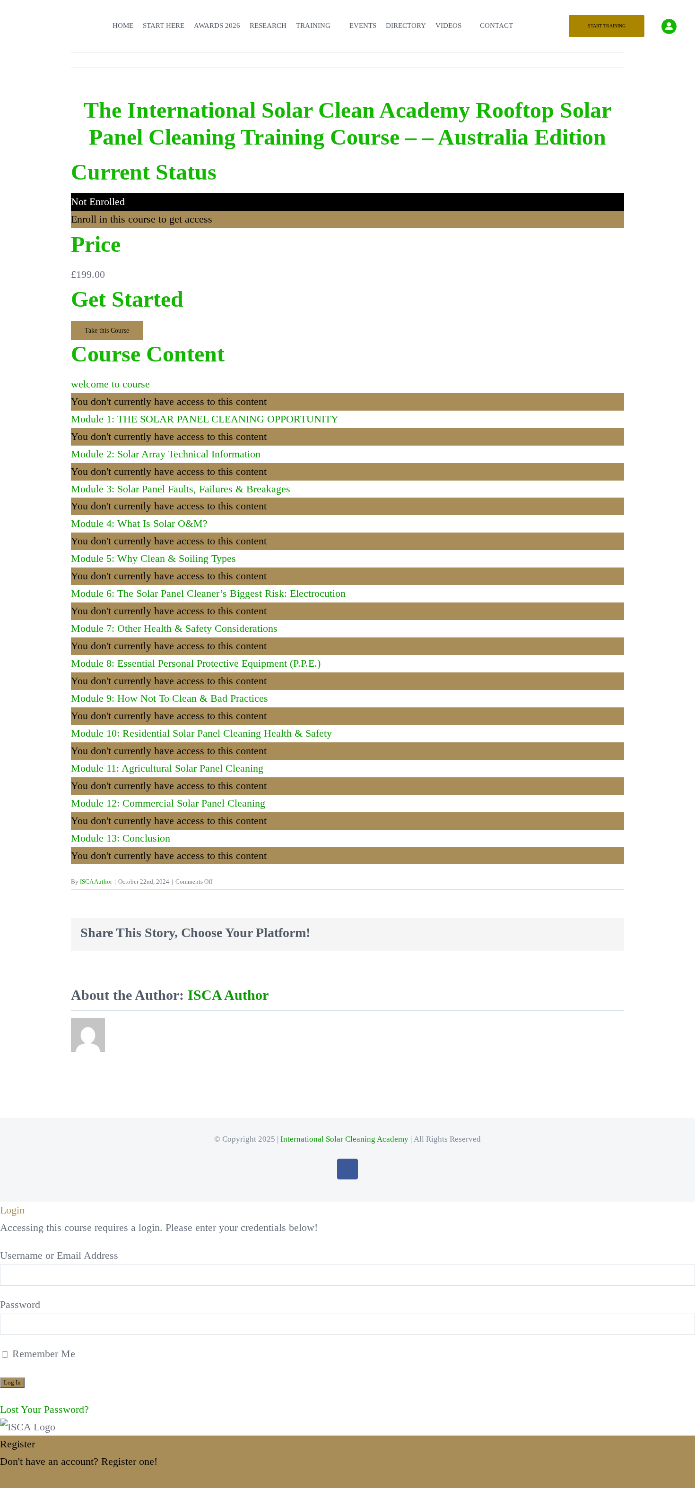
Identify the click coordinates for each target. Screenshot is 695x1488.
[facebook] (347, 1169)
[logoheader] (33, 12)
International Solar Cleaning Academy (344, 1139)
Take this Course (107, 330)
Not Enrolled (98, 201)
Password (20, 1304)
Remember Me (42, 1353)
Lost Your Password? (44, 1409)
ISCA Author (96, 881)
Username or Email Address (59, 1255)
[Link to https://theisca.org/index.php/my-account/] (669, 26)
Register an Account (43, 1479)
